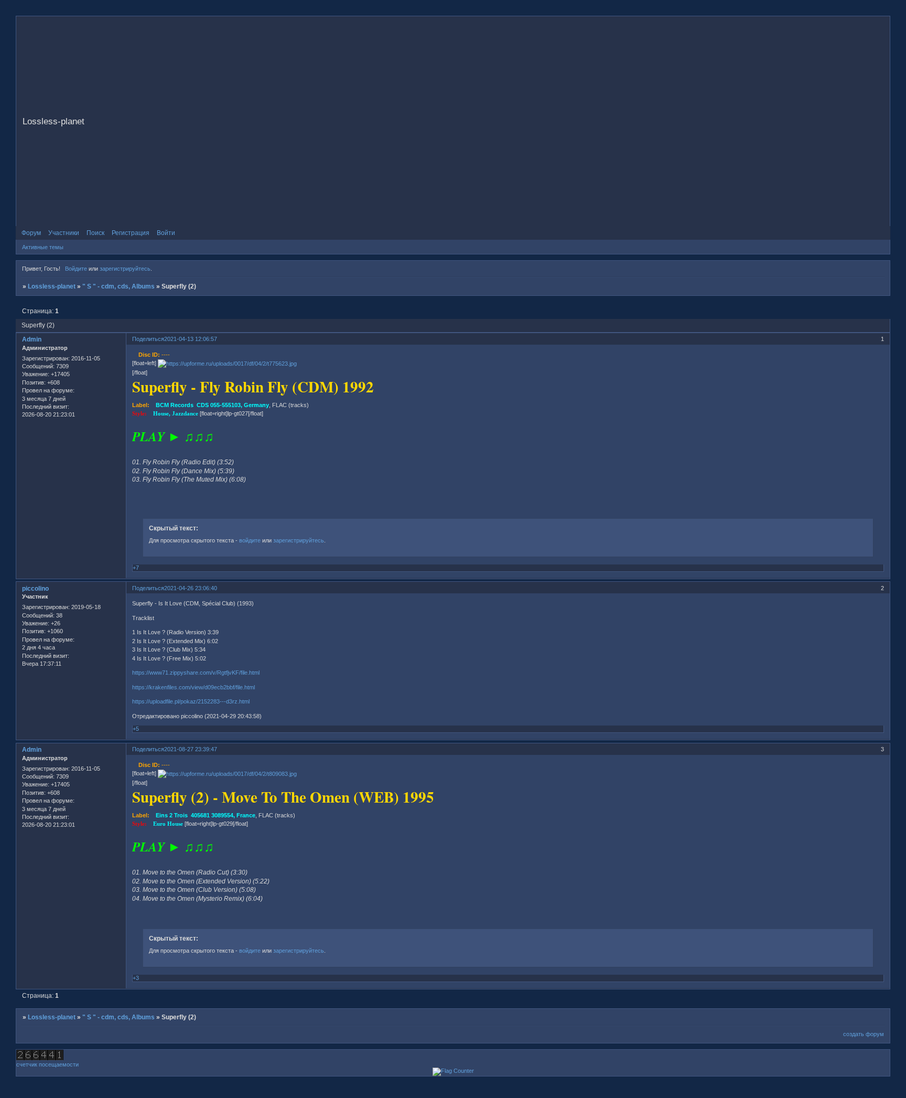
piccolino (35, 588)
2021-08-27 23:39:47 (190, 749)
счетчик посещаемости (47, 1064)
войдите (250, 540)
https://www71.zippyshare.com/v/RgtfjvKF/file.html (196, 672)
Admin (31, 339)
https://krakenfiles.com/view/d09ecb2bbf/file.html (193, 687)
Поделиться (148, 339)
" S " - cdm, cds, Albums (118, 286)
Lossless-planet (52, 286)
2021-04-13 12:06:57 (190, 339)
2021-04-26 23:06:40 (190, 588)
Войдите (76, 268)
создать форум (863, 1034)
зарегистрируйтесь (125, 268)
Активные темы (42, 247)
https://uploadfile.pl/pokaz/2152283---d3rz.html (191, 701)
